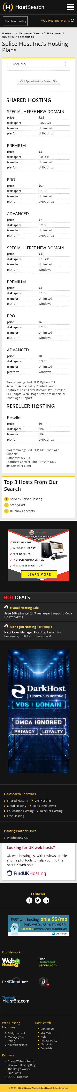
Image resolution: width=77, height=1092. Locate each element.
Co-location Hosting (20, 811)
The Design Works (19, 1069)
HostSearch (8, 33)
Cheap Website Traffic (21, 1061)
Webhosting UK (17, 838)
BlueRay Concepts (22, 511)
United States (54, 33)
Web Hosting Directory (30, 33)
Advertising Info (17, 1045)
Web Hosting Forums (55, 20)
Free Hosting (15, 816)
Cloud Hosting (16, 806)
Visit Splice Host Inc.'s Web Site (38, 81)
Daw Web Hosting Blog (22, 1065)
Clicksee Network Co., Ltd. (36, 1088)
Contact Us (47, 1029)
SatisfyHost (17, 505)
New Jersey (8, 37)
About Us (46, 1044)
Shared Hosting (17, 801)
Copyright (47, 1048)
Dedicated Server (44, 806)
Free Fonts (14, 1073)
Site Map (46, 1032)
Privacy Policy (49, 1040)
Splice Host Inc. (26, 37)
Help (43, 1036)
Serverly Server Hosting (26, 499)
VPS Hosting (43, 801)
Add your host (16, 1033)
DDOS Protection (18, 1077)
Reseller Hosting (51, 811)
